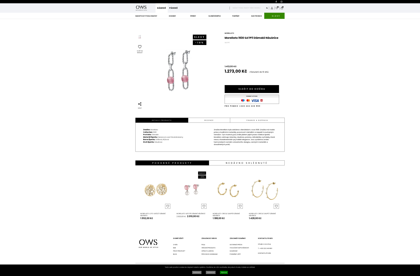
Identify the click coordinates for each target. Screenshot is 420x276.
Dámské (161, 8)
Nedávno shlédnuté (247, 163)
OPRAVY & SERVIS (207, 251)
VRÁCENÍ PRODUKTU (208, 248)
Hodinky (172, 16)
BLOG (175, 254)
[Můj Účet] (272, 8)
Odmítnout (210, 272)
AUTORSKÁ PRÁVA (236, 245)
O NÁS (175, 245)
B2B (174, 248)
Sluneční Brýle (214, 16)
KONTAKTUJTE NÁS (265, 238)
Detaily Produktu (162, 120)
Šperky (193, 16)
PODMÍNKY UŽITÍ (235, 254)
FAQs (203, 245)
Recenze (209, 120)
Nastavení (196, 272)
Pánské (173, 8)
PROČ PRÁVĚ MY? (179, 251)
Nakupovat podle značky (146, 16)
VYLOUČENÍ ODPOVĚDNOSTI (239, 248)
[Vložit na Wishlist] (167, 206)
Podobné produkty (172, 163)
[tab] (162, 120)
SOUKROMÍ (233, 251)
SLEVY (276, 16)
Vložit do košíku (251, 89)
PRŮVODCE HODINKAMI (209, 254)
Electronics (256, 16)
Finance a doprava (257, 120)
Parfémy (235, 16)
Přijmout (224, 272)
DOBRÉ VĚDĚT (178, 238)
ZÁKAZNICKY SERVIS (209, 238)
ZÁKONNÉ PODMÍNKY (238, 238)
